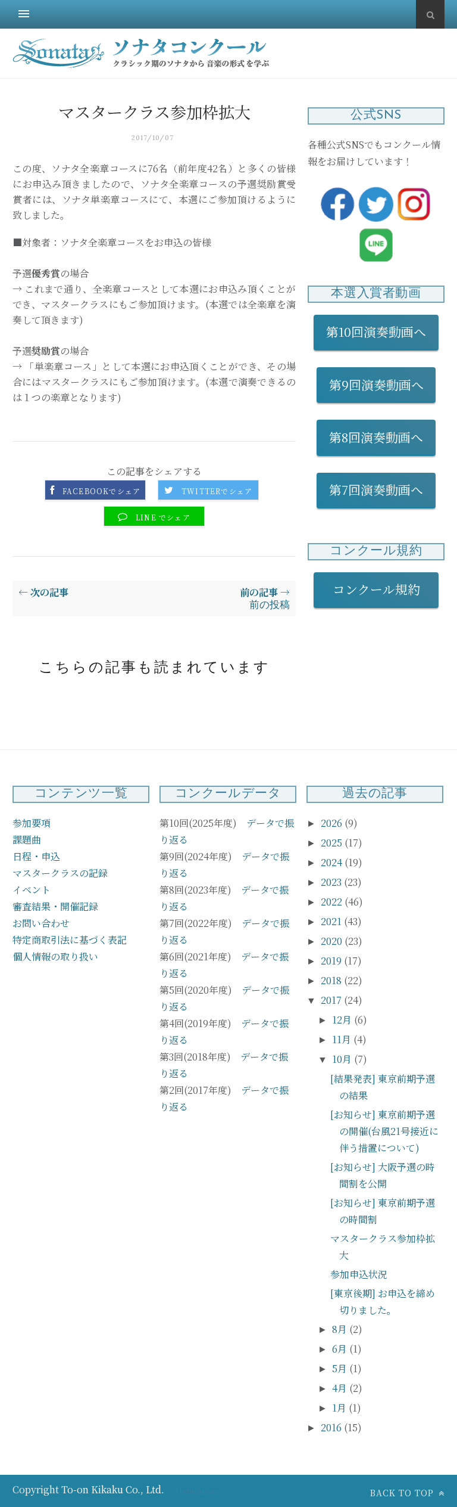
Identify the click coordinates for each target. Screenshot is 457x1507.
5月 (340, 1368)
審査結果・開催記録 (55, 906)
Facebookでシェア (101, 491)
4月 (340, 1388)
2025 (333, 842)
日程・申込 (36, 856)
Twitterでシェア (216, 491)
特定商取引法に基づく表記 (69, 940)
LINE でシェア (163, 517)
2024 (333, 862)
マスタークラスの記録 (60, 873)
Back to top (403, 1493)
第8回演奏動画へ (376, 437)
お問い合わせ (41, 923)
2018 (332, 980)
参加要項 (31, 823)
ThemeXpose (196, 1490)
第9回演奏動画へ (376, 384)
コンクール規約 (383, 589)
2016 (332, 1427)
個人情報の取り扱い (55, 956)
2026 (333, 823)
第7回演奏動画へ (376, 489)
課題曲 (26, 839)
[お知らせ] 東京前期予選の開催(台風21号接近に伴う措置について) (384, 1131)
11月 (342, 1039)
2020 (333, 941)
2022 (333, 901)
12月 (343, 1020)
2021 (332, 921)
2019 (332, 961)
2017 (332, 1000)
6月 (340, 1349)
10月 (343, 1059)
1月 (340, 1408)
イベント (31, 890)
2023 (332, 882)
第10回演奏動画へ (376, 331)
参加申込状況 (358, 1274)
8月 (340, 1329)
